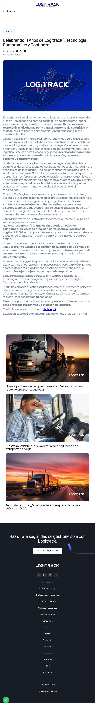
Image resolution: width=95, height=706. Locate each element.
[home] (47, 5)
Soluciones (47, 640)
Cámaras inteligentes (47, 608)
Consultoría (48, 621)
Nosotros (47, 659)
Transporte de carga (47, 588)
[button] (4, 5)
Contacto (47, 672)
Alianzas (47, 647)
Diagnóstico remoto (47, 601)
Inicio (47, 634)
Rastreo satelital (47, 614)
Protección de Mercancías (47, 595)
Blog (47, 666)
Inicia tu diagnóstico (47, 550)
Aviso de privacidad (47, 684)
